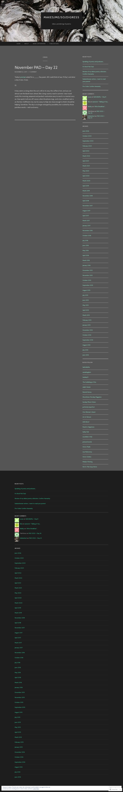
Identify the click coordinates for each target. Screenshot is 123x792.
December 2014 (88, 330)
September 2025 (88, 141)
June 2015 (86, 300)
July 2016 (85, 240)
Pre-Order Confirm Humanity (92, 86)
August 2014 (86, 345)
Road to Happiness (88, 427)
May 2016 (86, 250)
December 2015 (88, 270)
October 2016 (87, 235)
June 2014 (86, 355)
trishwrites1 (91, 116)
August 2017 (86, 211)
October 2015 (87, 280)
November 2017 (87, 205)
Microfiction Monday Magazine (92, 397)
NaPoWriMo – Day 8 (100, 97)
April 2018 (86, 201)
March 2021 (86, 166)
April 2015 (86, 310)
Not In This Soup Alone (90, 467)
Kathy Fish (86, 432)
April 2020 (86, 176)
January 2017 (86, 225)
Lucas (89, 97)
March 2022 (86, 156)
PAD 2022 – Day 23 (35, 538)
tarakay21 (85, 377)
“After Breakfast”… (99, 106)
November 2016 (88, 230)
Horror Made (86, 447)
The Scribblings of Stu (89, 382)
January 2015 (86, 325)
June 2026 (86, 131)
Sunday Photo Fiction (89, 402)
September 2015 (88, 285)
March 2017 (86, 220)
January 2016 (86, 265)
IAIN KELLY (86, 422)
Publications (54, 43)
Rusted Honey (87, 392)
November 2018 (88, 196)
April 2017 (86, 215)
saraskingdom (87, 372)
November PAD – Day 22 (36, 67)
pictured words (87, 442)
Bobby (90, 106)
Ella (89, 102)
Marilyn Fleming (87, 462)
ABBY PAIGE (86, 387)
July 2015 (85, 295)
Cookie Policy (36, 788)
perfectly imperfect (89, 407)
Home (18, 43)
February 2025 (87, 146)
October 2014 (87, 335)
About (26, 43)
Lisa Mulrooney (87, 452)
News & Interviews (39, 43)
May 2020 (86, 171)
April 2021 (86, 161)
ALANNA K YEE (87, 437)
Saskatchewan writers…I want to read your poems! (30, 503)
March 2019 (86, 191)
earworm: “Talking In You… (100, 102)
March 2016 (86, 260)
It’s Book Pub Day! (88, 66)
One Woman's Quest (89, 412)
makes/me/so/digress (61, 17)
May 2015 (86, 305)
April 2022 (86, 151)
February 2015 (87, 320)
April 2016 (86, 255)
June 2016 (86, 245)
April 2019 (86, 186)
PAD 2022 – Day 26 (35, 533)
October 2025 (87, 136)
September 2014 (88, 340)
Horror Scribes (87, 457)
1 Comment (33, 72)
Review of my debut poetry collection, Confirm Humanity (32, 498)
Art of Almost (87, 417)
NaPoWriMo (86, 367)
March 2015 (86, 315)
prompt (23, 77)
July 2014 (85, 350)
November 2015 (88, 275)
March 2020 (86, 181)
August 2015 (86, 290)
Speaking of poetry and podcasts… (93, 61)
